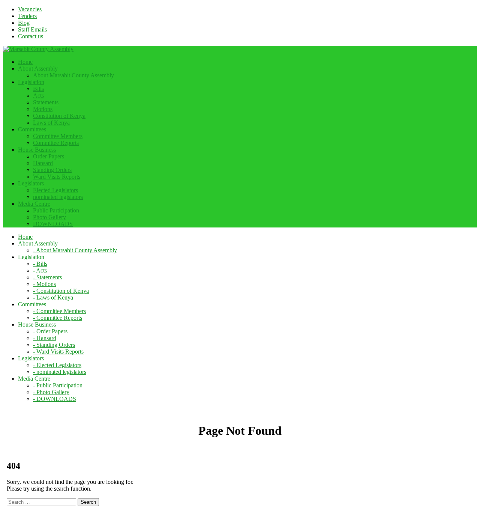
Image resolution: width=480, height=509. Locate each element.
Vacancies (30, 9)
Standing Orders (52, 170)
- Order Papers (50, 331)
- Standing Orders (54, 345)
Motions (42, 109)
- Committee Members (59, 311)
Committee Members (57, 136)
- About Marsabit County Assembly (75, 250)
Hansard (43, 163)
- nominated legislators (59, 372)
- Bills (40, 264)
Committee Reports (56, 143)
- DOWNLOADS (54, 399)
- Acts (40, 270)
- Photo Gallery (51, 392)
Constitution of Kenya (59, 116)
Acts (38, 95)
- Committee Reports (57, 318)
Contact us (30, 36)
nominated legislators (58, 197)
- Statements (47, 277)
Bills (38, 89)
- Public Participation (57, 385)
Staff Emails (32, 29)
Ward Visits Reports (56, 176)
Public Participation (56, 210)
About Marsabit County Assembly (73, 75)
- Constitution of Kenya (61, 291)
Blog (24, 23)
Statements (45, 102)
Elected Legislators (55, 190)
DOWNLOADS (53, 224)
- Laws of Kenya (53, 297)
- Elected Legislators (57, 365)
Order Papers (48, 156)
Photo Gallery (49, 217)
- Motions (44, 284)
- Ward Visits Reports (58, 351)
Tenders (27, 16)
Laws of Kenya (51, 122)
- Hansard (44, 338)
